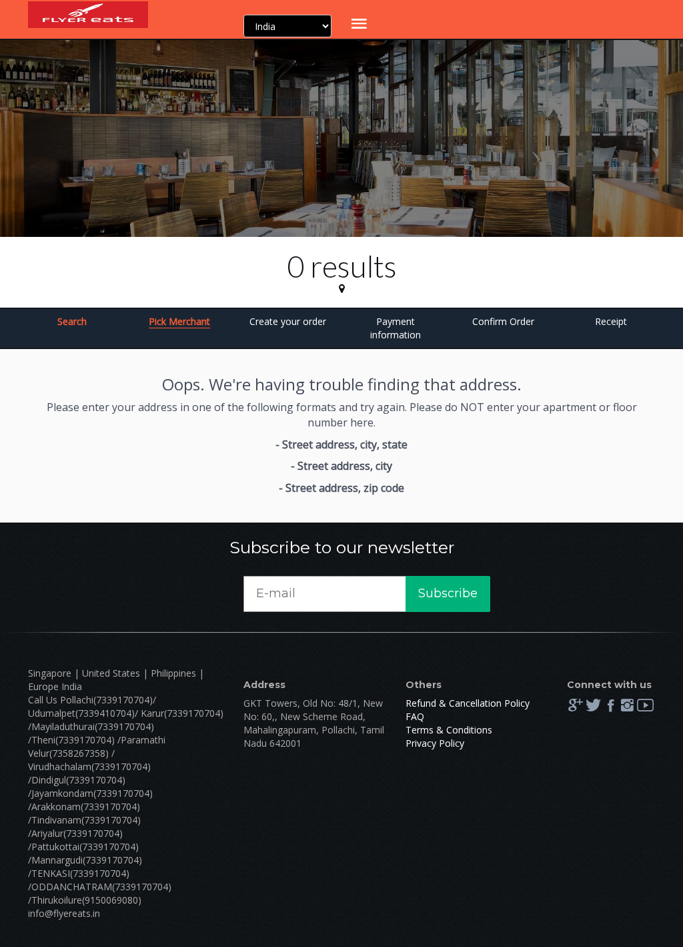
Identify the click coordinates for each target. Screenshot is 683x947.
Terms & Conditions (449, 729)
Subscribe (448, 593)
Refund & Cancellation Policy (468, 703)
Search (72, 321)
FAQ (415, 716)
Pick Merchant (179, 321)
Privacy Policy (435, 743)
